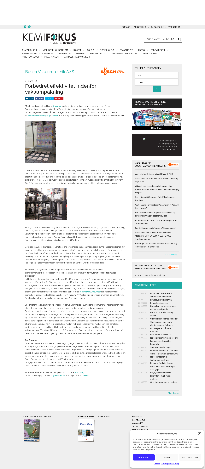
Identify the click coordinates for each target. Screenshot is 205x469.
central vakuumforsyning (39, 116)
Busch (55, 116)
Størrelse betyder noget (160, 347)
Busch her (79, 372)
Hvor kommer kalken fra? (161, 335)
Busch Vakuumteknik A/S (49, 71)
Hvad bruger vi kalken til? (161, 300)
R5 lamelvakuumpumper (90, 292)
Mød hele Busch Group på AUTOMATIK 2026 (154, 174)
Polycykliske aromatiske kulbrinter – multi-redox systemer (160, 376)
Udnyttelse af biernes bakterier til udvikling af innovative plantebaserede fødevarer (164, 322)
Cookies (157, 464)
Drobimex (57, 106)
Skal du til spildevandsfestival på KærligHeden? (155, 228)
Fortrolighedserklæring (170, 464)
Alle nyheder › (173, 393)
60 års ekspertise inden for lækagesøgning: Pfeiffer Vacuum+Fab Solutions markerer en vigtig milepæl (157, 189)
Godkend (143, 457)
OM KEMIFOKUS (157, 27)
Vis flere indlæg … (172, 254)
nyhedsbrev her (59, 375)
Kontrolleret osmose (159, 303)
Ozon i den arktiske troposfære (164, 382)
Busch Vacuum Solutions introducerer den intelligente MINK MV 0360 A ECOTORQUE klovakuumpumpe (153, 236)
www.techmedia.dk (140, 429)
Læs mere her (168, 149)
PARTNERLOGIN (174, 27)
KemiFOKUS (49, 38)
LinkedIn (85, 375)
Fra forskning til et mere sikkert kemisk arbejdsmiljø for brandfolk (164, 341)
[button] (199, 433)
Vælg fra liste (190, 457)
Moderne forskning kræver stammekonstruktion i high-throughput (162, 366)
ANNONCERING (140, 27)
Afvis (167, 457)
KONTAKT (126, 27)
